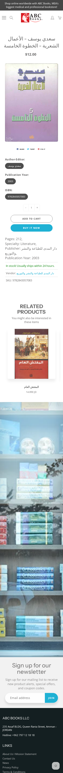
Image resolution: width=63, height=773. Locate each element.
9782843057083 (16, 196)
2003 (10, 181)
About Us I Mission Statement (19, 754)
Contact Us (9, 758)
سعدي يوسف (14, 165)
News (6, 762)
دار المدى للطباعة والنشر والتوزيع (35, 273)
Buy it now (31, 227)
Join (51, 697)
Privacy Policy (10, 767)
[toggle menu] (4, 17)
